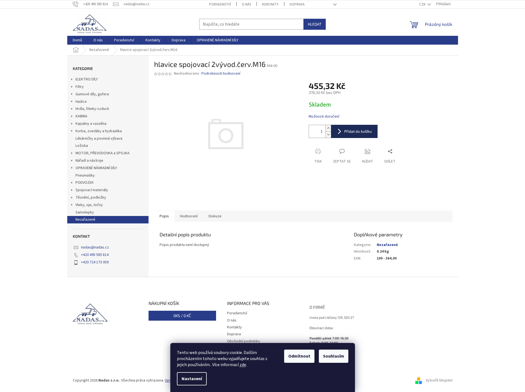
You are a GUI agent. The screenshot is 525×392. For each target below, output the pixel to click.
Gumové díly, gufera (92, 94)
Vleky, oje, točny (89, 205)
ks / (182, 315)
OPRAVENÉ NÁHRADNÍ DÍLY (96, 168)
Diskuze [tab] (215, 216)
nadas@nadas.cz (95, 247)
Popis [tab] (164, 216)
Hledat (314, 24)
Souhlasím (333, 356)
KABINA (81, 116)
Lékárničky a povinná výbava (99, 138)
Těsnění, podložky (91, 197)
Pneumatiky (85, 175)
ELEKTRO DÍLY (87, 79)
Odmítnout (299, 356)
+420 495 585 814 (95, 255)
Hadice (81, 101)
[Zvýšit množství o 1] (328, 128)
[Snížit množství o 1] (328, 134)
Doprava (297, 4)
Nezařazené (85, 219)
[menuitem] (77, 40)
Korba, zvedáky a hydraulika (99, 131)
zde (242, 365)
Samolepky (85, 212)
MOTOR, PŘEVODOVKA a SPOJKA (103, 153)
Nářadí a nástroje (89, 160)
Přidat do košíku (358, 131)
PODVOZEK (85, 182)
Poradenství (220, 4)
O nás (246, 4)
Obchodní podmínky (243, 341)
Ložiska (82, 145)
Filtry (80, 87)
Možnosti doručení (324, 116)
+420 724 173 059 (95, 262)
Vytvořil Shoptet (439, 380)
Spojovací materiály (92, 190)
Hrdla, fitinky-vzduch (92, 109)
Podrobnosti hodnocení (220, 73)
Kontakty (270, 4)
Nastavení (192, 379)
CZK (422, 4)
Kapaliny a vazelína (91, 123)
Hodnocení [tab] (189, 216)
